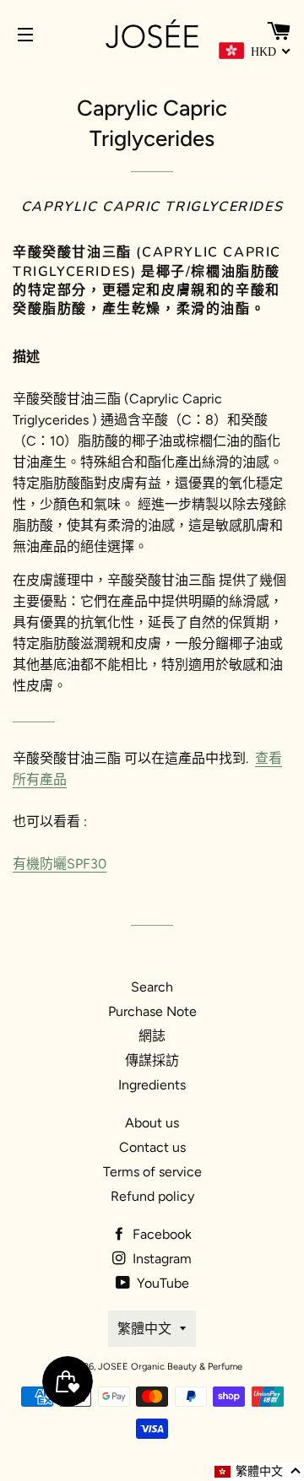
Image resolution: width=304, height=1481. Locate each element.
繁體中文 (144, 1329)
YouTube (161, 1283)
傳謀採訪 (152, 1060)
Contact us (152, 1147)
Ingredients (152, 1085)
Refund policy (152, 1196)
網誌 (152, 1036)
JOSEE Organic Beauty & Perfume (170, 1366)
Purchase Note (152, 1011)
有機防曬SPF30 (59, 864)
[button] (258, 1471)
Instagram (160, 1259)
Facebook (160, 1234)
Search (152, 987)
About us (152, 1123)
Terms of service (152, 1172)
